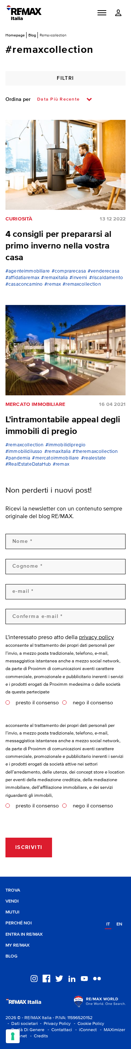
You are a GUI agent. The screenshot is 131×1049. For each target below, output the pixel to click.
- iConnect (85, 1030)
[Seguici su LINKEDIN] (72, 978)
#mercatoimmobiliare (55, 458)
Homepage (15, 35)
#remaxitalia (54, 277)
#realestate (93, 458)
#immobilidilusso (24, 451)
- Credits (38, 1036)
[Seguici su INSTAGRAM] (34, 978)
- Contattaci (58, 1030)
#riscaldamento (106, 277)
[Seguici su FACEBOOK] (46, 978)
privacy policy (96, 638)
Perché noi (18, 923)
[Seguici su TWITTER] (59, 978)
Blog (32, 35)
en (119, 924)
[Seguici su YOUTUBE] (84, 978)
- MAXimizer (111, 1030)
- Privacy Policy (54, 1023)
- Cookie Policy (88, 1023)
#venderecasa (103, 271)
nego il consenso (93, 702)
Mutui (12, 912)
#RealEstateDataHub (28, 464)
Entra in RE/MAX (24, 934)
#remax (52, 284)
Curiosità (18, 219)
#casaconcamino (24, 284)
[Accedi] (118, 12)
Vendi (12, 901)
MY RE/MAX (17, 945)
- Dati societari (21, 1023)
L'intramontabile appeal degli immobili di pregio (62, 425)
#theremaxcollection (95, 451)
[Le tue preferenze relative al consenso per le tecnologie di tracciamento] (13, 1036)
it (108, 924)
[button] (102, 12)
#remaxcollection (82, 284)
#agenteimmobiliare (27, 271)
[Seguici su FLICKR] (97, 978)
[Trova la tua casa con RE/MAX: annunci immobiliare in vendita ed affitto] (24, 12)
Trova (12, 890)
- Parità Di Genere (24, 1030)
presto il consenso (37, 702)
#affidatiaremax (22, 277)
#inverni (78, 277)
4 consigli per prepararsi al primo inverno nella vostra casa (58, 246)
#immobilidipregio (65, 445)
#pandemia (17, 458)
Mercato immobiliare (35, 404)
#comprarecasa (69, 271)
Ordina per (18, 99)
